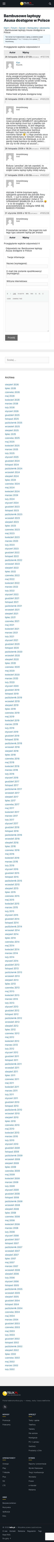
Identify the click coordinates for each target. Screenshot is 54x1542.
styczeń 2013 (11, 1006)
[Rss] (5, 1406)
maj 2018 (9, 762)
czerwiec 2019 (12, 713)
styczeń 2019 (11, 732)
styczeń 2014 (11, 961)
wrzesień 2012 (12, 1022)
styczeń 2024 (12, 503)
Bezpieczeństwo (9, 1503)
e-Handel (32, 1485)
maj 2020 (10, 671)
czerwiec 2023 (12, 529)
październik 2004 (13, 1308)
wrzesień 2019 (12, 701)
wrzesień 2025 (12, 426)
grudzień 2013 (12, 964)
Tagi (40, 1531)
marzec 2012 (11, 1045)
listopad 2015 (11, 877)
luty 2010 (9, 1140)
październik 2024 (13, 468)
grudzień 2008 (12, 1193)
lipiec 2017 (10, 800)
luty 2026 (10, 407)
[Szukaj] (50, 3)
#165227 (44, 175)
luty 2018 (9, 774)
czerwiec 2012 (12, 1033)
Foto (4, 1516)
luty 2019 (9, 728)
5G (4, 1481)
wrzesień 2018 (12, 747)
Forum (14, 28)
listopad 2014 (12, 922)
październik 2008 (13, 1201)
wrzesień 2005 (12, 1293)
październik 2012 (13, 1018)
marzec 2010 (11, 1136)
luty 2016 (9, 865)
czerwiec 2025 (12, 438)
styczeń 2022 (11, 594)
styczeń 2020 (12, 686)
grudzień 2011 (12, 1056)
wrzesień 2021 (12, 609)
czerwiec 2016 (12, 850)
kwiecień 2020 (12, 674)
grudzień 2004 (12, 1300)
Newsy (6, 1414)
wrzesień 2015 (12, 884)
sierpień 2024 (12, 476)
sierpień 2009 (12, 1163)
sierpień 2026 (12, 384)
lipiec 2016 (10, 846)
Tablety (32, 1429)
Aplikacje (6, 1512)
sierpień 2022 (12, 568)
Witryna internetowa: (17, 281)
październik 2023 (13, 514)
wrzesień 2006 (12, 1270)
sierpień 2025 (12, 430)
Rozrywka (7, 1507)
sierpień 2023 (12, 522)
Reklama (32, 1490)
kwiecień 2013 (12, 995)
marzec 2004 (11, 1319)
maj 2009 (10, 1174)
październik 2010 (13, 1110)
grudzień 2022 (12, 552)
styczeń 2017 (11, 823)
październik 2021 (13, 606)
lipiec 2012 (10, 1029)
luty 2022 (9, 590)
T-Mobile (6, 1472)
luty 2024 (10, 499)
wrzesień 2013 (12, 976)
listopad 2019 (12, 693)
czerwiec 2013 (12, 987)
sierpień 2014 (11, 934)
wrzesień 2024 (12, 472)
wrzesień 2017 (12, 793)
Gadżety (32, 1446)
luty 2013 (9, 1003)
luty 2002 (10, 1369)
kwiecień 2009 (12, 1178)
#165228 (44, 213)
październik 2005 (13, 1289)
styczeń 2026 (12, 411)
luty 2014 (9, 957)
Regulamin (31, 1531)
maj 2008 (10, 1220)
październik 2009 (13, 1155)
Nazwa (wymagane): (17, 263)
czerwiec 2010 (12, 1125)
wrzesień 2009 (12, 1159)
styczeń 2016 (11, 869)
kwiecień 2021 (12, 629)
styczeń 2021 (11, 640)
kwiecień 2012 (12, 1041)
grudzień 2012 (12, 1010)
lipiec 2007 (10, 1258)
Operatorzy (9, 1458)
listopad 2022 (12, 556)
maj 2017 (9, 808)
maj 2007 (10, 1262)
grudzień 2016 (12, 827)
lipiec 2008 (10, 1212)
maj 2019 (9, 716)
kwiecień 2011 (12, 1087)
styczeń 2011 (11, 1098)
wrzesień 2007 (12, 1251)
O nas (5, 1531)
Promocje (6, 1420)
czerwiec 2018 (12, 758)
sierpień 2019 (11, 705)
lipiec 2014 (10, 938)
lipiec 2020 (10, 663)
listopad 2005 (12, 1285)
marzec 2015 (11, 907)
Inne (5, 1497)
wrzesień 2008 (12, 1205)
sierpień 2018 (11, 751)
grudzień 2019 (12, 690)
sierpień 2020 (12, 659)
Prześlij (11, 337)
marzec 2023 (11, 541)
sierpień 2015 (11, 888)
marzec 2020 (11, 678)
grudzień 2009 (12, 1148)
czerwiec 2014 (12, 942)
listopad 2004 (12, 1304)
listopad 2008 (12, 1197)
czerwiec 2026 (12, 392)
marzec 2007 (11, 1266)
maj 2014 (9, 945)
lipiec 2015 (10, 892)
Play (4, 1468)
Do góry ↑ (7, 1538)
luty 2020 (10, 682)
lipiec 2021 (10, 617)
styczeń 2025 (11, 457)
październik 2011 (13, 1064)
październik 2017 (13, 789)
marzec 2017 (11, 816)
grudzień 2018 (12, 735)
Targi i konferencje (36, 1472)
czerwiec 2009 (12, 1171)
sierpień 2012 (11, 1026)
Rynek (32, 1458)
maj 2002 (10, 1361)
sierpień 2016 (11, 842)
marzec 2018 (11, 770)
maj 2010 (9, 1129)
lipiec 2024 (10, 480)
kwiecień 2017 (12, 812)
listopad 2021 (11, 602)
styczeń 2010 (11, 1144)
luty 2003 (10, 1335)
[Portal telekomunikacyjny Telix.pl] (27, 4)
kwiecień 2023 (12, 537)
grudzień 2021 (12, 598)
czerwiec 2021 (12, 621)
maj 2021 (9, 625)
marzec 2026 (11, 403)
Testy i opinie (34, 1420)
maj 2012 (9, 1037)
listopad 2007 (12, 1243)
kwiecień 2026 (12, 400)
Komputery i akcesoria (39, 28)
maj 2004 (10, 1316)
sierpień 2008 (12, 1209)
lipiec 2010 (10, 1121)
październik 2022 (13, 560)
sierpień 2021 (11, 613)
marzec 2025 (11, 449)
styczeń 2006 (12, 1281)
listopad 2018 (11, 739)
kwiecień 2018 (12, 766)
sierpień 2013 (11, 980)
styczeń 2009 (12, 1190)
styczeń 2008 (12, 1235)
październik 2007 (13, 1247)
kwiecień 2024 (12, 491)
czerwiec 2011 (12, 1079)
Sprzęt (22, 28)
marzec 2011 (11, 1090)
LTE (4, 1485)
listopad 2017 (11, 785)
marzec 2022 (11, 587)
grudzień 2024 (12, 461)
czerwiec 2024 (12, 484)
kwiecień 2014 (12, 949)
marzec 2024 (11, 495)
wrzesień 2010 (12, 1113)
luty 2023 (10, 545)
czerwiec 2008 (12, 1216)
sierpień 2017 (11, 797)
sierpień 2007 (12, 1255)
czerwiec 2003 (12, 1327)
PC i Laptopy (34, 1442)
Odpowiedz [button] (35, 57)
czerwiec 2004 (12, 1312)
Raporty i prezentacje (37, 1464)
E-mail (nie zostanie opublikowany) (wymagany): (24, 272)
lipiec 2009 (10, 1167)
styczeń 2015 (11, 915)
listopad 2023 (12, 510)
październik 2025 (13, 422)
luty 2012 (9, 1048)
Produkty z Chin (35, 1450)
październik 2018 (13, 743)
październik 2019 (13, 697)
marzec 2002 (11, 1365)
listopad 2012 (11, 1014)
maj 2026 (10, 396)
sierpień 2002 (12, 1350)
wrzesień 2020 (12, 655)
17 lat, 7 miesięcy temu (25, 39)
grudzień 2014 (12, 919)
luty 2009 (10, 1186)
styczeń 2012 (11, 1052)
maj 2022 (9, 579)
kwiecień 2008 (12, 1224)
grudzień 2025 (12, 415)
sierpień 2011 (11, 1071)
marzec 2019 (11, 724)
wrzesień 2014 (12, 930)
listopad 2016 (12, 831)
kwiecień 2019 (12, 720)
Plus (4, 1477)
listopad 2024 (12, 464)
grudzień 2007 (12, 1239)
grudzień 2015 (12, 873)
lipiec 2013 (10, 983)
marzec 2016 (11, 861)
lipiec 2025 (10, 434)
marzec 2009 (11, 1182)
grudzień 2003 (12, 1323)
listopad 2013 (12, 968)
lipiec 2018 (10, 754)
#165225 (44, 99)
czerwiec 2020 (12, 667)
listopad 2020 (12, 648)
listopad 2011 (11, 1060)
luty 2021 (9, 636)
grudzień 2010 (12, 1102)
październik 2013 (13, 972)
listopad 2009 (12, 1151)
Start (6, 28)
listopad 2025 (12, 419)
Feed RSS (6, 1535)
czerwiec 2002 (12, 1358)
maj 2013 (9, 991)
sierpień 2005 (12, 1296)
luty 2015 (9, 911)
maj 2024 (10, 487)
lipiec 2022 (10, 571)
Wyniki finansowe (36, 1468)
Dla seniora (33, 1433)
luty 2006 (10, 1277)
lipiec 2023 (10, 525)
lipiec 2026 (10, 388)
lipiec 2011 (10, 1075)
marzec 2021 (11, 632)
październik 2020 (13, 651)
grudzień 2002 (12, 1339)
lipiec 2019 (10, 709)
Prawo (31, 1481)
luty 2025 (9, 453)
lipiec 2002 (10, 1354)
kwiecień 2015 (12, 903)
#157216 (45, 57)
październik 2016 (13, 835)
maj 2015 (9, 900)
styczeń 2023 (12, 548)
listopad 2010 (12, 1106)
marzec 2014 (11, 953)
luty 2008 (10, 1232)
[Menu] (4, 3)
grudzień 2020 (12, 644)
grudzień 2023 (12, 506)
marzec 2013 (11, 999)
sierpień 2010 (11, 1117)
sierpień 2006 (12, 1274)
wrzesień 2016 (12, 838)
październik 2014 (13, 926)
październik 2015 (13, 880)
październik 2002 (13, 1346)
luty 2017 (9, 819)
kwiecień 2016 (12, 858)
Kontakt (13, 1531)
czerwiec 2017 (12, 804)
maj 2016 (9, 854)
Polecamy (7, 1424)
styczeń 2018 (11, 777)
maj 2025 (9, 441)
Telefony (32, 1424)
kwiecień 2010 (12, 1132)
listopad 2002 (12, 1342)
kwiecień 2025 (12, 445)
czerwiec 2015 (12, 896)
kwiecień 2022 (12, 583)
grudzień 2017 (12, 781)
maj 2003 (10, 1331)
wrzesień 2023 (12, 518)
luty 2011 (9, 1094)
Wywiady (32, 1477)
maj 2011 (9, 1083)
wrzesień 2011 (12, 1067)
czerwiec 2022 (12, 575)
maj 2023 (10, 533)
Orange (6, 1464)
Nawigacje (33, 1438)
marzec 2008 (11, 1228)
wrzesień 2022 (12, 564)
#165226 (44, 148)
